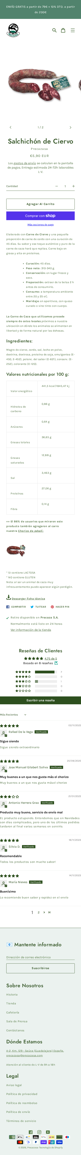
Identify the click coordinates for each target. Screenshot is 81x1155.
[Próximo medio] (70, 127)
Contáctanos (15, 1030)
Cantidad (12, 186)
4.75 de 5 (51, 658)
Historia (11, 994)
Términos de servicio (21, 1121)
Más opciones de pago (41, 224)
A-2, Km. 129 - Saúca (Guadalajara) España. (35, 1050)
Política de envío (18, 1112)
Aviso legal (14, 1085)
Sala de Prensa (16, 1021)
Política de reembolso (21, 1103)
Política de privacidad (21, 1094)
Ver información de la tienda (31, 630)
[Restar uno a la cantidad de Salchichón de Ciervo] (56, 186)
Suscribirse (40, 968)
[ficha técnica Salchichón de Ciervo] (8, 598)
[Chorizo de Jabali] (16, 557)
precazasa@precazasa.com (24, 1055)
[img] (9, 726)
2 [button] (39, 912)
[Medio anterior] (10, 127)
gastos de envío (25, 163)
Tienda (11, 1003)
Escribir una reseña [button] (41, 700)
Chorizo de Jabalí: (30, 531)
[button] (23, 672)
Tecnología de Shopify (51, 1147)
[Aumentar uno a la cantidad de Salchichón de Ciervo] (73, 186)
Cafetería (12, 1012)
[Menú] (72, 30)
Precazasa (32, 1147)
